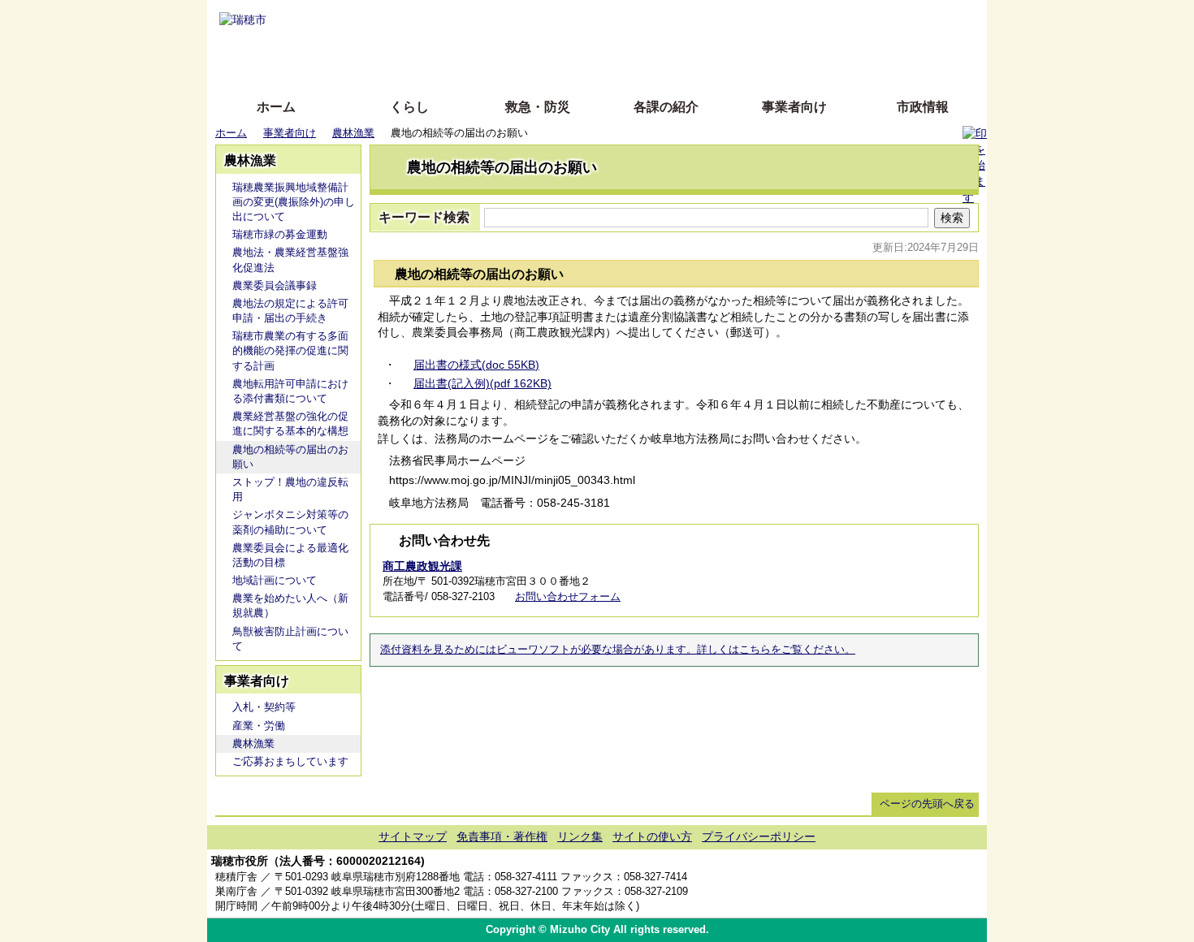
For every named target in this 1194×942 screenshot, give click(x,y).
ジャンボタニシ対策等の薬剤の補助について (290, 521)
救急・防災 (537, 107)
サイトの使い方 (578, 67)
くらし (409, 107)
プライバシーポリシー (758, 836)
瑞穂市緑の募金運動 (279, 234)
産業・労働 (258, 725)
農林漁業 (353, 133)
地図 (859, 883)
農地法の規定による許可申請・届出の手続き (290, 310)
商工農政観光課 (422, 566)
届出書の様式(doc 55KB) (476, 364)
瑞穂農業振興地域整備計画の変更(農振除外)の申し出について (293, 202)
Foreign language (492, 42)
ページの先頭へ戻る (927, 803)
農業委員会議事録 (274, 285)
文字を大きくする (611, 42)
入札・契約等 (264, 707)
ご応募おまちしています (290, 761)
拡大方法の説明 (479, 67)
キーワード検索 (424, 217)
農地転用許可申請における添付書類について (290, 391)
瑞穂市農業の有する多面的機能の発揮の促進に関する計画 (290, 350)
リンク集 (580, 836)
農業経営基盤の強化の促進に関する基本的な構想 (290, 423)
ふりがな (467, 18)
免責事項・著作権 (501, 836)
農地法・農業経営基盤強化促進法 (290, 259)
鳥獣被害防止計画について (290, 638)
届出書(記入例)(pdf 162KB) (482, 383)
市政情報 (923, 107)
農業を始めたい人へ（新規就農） (290, 605)
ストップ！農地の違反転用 (290, 489)
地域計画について (274, 580)
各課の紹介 (666, 107)
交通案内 (907, 883)
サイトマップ (413, 836)
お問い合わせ (955, 883)
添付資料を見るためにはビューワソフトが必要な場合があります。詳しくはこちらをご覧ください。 (617, 649)
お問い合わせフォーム (568, 596)
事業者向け (794, 107)
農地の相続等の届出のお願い (290, 456)
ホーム (276, 107)
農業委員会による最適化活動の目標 (290, 555)
